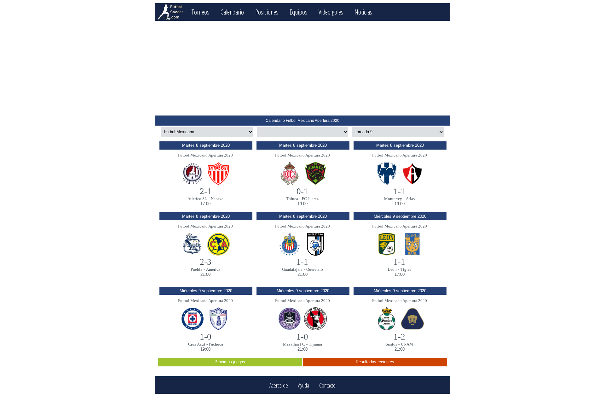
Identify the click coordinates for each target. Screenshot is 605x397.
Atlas (410, 198)
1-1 (399, 191)
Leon (392, 269)
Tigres (405, 269)
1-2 (399, 336)
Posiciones (266, 11)
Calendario (232, 11)
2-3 (205, 262)
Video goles (331, 11)
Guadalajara (292, 269)
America (213, 269)
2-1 (205, 191)
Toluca (292, 198)
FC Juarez (310, 198)
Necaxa (217, 198)
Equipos (298, 11)
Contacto (327, 385)
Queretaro (314, 269)
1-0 (205, 336)
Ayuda (303, 385)
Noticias (363, 11)
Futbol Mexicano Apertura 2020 (205, 155)
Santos (391, 344)
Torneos (200, 11)
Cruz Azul (196, 344)
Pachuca (216, 344)
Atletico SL (197, 198)
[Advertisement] (302, 68)
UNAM (407, 344)
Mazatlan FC (294, 344)
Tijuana (315, 344)
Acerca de (278, 385)
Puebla (196, 269)
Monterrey (393, 198)
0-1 (302, 191)
